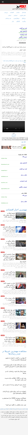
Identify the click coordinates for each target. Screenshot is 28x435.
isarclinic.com (24, 35)
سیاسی (18, 12)
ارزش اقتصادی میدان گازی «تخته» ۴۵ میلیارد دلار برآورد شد (9, 325)
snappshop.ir (24, 29)
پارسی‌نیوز (24, 2)
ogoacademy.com (23, 38)
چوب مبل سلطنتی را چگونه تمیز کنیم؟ (16, 405)
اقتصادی (12, 12)
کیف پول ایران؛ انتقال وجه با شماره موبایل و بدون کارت (9, 311)
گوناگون (18, 21)
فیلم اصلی (13, 134)
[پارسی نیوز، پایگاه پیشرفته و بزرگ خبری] (19, 7)
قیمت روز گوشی (23, 28)
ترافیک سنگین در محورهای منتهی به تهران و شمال (10, 242)
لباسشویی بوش (23, 31)
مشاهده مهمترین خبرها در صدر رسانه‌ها (14, 352)
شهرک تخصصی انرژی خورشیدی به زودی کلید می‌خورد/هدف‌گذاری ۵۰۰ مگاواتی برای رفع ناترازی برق (14, 257)
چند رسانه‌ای (8, 18)
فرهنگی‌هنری (16, 18)
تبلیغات (10, 408)
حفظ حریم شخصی (4, 408)
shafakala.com (4, 176)
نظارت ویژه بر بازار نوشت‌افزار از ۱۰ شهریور (10, 299)
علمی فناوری (23, 15)
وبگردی (24, 21)
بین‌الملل (24, 18)
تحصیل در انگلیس (23, 37)
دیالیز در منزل (24, 175)
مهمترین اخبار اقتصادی (16, 209)
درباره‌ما (20, 408)
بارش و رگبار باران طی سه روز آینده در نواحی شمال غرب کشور (9, 228)
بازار (13, 21)
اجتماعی (15, 15)
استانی (9, 15)
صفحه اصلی (25, 408)
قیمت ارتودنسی (23, 34)
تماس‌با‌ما (15, 408)
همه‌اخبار (24, 12)
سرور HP (25, 156)
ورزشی (6, 12)
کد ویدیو (13, 136)
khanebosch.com (23, 32)
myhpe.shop (4, 158)
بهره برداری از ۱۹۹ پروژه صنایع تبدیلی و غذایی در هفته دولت (9, 339)
